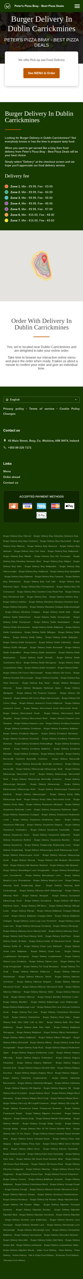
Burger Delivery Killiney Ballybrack (19, 1037)
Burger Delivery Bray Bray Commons (20, 541)
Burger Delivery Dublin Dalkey (27, 637)
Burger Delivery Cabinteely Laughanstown (25, 1078)
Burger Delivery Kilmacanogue (31, 794)
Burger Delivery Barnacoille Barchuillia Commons (39, 764)
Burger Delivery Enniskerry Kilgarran (20, 733)
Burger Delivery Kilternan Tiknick (35, 977)
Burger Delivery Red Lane (25, 1012)
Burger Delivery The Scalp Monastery (41, 966)
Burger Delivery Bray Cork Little (40, 581)
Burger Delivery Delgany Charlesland (34, 1058)
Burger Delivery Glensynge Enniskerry (33, 926)
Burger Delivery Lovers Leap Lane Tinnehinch (35, 921)
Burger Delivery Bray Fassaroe (49, 576)
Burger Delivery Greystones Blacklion (52, 840)
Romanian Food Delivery (67, 1255)
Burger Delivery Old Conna (58, 673)
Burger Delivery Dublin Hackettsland (52, 622)
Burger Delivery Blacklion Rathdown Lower (58, 997)
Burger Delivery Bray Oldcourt (17, 536)
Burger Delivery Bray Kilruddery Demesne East (56, 536)
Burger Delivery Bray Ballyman (19, 576)
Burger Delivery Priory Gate (27, 1144)
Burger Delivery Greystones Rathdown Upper (56, 809)
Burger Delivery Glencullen (15, 1240)
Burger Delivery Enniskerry (26, 754)
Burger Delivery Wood (39, 1093)
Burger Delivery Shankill (52, 754)
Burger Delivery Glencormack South (21, 713)
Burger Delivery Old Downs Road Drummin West (40, 1159)
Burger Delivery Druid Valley (56, 1017)
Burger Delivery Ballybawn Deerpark (46, 1179)
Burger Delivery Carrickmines (25, 1017)
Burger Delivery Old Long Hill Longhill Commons (26, 1103)
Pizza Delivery (66, 1250)
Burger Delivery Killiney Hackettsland (61, 1032)
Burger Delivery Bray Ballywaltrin (40, 566)
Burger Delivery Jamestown (29, 1245)
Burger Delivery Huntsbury (15, 1199)
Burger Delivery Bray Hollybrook (33, 571)
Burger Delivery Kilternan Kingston (34, 982)
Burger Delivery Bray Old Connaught (52, 556)
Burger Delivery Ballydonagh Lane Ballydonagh (54, 1002)
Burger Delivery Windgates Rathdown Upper (38, 688)
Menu (7, 471)
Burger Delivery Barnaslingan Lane (43, 875)
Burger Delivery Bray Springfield (65, 571)
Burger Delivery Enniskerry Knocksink (21, 738)
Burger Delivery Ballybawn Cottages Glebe (32, 916)
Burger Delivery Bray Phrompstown (38, 587)
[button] (77, 6)
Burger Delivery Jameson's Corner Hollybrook (41, 703)
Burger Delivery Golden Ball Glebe (47, 1240)
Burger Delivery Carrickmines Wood (31, 1184)
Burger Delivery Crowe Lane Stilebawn (43, 946)
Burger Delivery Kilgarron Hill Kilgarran (23, 1088)
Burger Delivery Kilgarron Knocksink (43, 1113)
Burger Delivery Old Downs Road (47, 1164)
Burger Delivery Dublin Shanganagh (52, 617)
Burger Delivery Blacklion (15, 1002)
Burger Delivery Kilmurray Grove (63, 931)
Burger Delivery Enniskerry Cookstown (23, 728)
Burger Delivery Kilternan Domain (19, 1194)
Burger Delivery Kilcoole (14, 1154)
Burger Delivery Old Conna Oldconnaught (23, 673)
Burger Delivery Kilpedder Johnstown (37, 1215)
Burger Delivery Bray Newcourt (42, 546)
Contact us (10, 482)
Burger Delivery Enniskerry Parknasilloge (34, 744)
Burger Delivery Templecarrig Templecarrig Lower (48, 845)
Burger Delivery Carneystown (28, 1235)
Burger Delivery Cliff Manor (34, 906)
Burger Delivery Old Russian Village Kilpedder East (54, 1199)
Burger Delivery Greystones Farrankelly (50, 830)
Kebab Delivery (19, 1255)
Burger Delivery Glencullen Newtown (61, 1235)
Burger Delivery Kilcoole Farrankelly (60, 1149)
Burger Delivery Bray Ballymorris (63, 551)
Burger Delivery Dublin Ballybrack (47, 627)
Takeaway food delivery (14, 1260)
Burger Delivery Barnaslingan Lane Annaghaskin (26, 870)
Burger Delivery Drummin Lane (29, 1225)
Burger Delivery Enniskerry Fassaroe (63, 723)
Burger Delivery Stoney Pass (29, 1174)
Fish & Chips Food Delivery (41, 1255)
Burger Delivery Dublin (68, 668)
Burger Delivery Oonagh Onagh (65, 1184)
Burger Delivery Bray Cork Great (29, 551)
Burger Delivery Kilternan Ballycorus (31, 971)
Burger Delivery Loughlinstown (47, 956)
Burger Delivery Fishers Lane (43, 961)
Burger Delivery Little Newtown (64, 865)
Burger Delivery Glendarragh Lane (34, 1230)
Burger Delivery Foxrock (14, 1179)
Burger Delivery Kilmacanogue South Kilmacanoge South (51, 850)
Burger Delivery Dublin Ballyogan (62, 637)
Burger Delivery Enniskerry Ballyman (61, 728)
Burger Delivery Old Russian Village (21, 1204)
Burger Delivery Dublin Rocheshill (46, 647)
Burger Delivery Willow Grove (25, 1149)
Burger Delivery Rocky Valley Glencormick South (47, 799)
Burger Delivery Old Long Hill (64, 1103)
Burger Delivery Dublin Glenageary (40, 662)
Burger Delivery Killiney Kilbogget (55, 1037)
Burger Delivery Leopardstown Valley (61, 1245)
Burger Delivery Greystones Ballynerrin (51, 835)
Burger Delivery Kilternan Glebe (39, 992)
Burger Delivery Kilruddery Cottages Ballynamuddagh (55, 607)
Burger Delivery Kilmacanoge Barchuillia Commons (36, 779)
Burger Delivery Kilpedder (68, 1215)
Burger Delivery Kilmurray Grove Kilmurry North (24, 931)
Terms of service (41, 408)
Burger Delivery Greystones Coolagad (21, 814)
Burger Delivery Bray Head (36, 683)
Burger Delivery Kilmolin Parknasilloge (53, 1118)
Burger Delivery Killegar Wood (64, 1098)
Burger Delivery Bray (37, 597)
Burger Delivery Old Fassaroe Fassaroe (37, 693)
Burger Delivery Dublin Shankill (36, 657)
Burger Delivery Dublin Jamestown (40, 652)
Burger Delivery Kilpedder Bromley (33, 1209)
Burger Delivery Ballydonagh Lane (19, 1007)
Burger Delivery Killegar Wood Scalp (32, 1098)
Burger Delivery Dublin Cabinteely (55, 642)
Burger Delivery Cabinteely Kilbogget (35, 1083)
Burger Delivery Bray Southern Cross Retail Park (40, 592)
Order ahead (11, 477)
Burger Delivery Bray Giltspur (57, 561)
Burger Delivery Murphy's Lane (48, 880)
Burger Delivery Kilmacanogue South (21, 855)
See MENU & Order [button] (41, 73)
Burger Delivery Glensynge (65, 926)
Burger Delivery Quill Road (58, 936)
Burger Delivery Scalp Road (30, 1047)
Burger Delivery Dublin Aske (56, 612)
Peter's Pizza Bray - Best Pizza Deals (39, 5)
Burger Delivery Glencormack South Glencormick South (51, 708)
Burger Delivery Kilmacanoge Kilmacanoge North (39, 769)
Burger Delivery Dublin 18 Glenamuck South (50, 941)
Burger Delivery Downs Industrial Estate (30, 1139)
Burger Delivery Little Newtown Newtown (29, 865)
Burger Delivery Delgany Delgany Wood (34, 1073)
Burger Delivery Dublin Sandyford (40, 668)
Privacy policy (13, 408)
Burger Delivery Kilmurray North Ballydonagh (41, 890)
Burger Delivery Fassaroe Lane (29, 723)
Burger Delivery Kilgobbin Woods (18, 1250)
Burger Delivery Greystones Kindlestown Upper (37, 819)
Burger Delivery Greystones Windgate (44, 804)
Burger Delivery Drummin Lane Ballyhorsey (26, 1220)
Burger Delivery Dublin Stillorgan (40, 632)
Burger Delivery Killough (23, 911)
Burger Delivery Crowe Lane (45, 951)
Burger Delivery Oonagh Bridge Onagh (42, 1123)
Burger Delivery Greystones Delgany (44, 825)
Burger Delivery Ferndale (46, 678)
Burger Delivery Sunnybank (38, 901)
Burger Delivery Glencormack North (31, 718)
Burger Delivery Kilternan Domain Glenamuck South (54, 1189)
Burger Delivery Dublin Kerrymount (19, 642)
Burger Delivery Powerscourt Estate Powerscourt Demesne (32, 1108)
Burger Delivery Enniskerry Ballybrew (32, 749)
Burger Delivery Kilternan (23, 997)
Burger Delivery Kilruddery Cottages (22, 612)
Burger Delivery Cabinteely (67, 1083)
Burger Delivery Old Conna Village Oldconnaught (37, 698)
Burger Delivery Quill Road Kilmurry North (23, 936)
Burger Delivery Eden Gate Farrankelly (45, 1154)
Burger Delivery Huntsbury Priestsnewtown (58, 1194)
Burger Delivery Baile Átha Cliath (33, 1027)
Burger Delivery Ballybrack (29, 1032)
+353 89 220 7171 (19, 447)
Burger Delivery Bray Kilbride (17, 556)
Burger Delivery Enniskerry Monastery (60, 733)
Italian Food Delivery (47, 1250)
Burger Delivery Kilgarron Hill (57, 1088)
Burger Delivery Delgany (66, 1073)
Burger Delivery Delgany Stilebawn (34, 1063)
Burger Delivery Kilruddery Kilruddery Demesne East (53, 602)
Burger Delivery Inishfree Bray (64, 597)
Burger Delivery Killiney (41, 1042)
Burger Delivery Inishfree (14, 602)
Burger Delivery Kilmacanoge (45, 784)
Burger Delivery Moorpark (35, 895)
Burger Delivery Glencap (23, 860)
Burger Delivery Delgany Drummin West (37, 1068)
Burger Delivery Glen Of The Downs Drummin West (46, 1128)
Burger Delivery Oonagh (16, 1189)
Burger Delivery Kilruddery (15, 607)
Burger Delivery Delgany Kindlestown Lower (33, 1052)
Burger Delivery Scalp (24, 1118)
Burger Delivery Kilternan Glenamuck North (43, 987)
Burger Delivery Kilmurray (38, 1169)
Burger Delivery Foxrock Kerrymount (61, 1174)
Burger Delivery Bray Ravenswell (55, 541)
